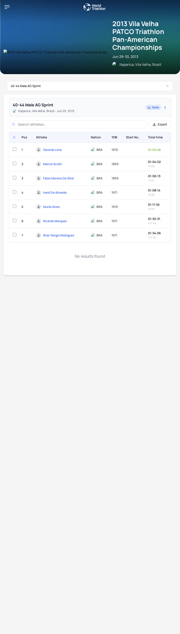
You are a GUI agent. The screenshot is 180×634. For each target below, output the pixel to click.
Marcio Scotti (52, 164)
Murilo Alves (51, 207)
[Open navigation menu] (7, 7)
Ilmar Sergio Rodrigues (58, 235)
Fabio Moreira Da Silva (58, 178)
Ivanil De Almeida (55, 192)
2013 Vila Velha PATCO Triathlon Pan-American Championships (138, 35)
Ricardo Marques (55, 221)
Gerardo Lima (52, 150)
